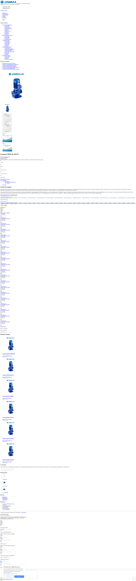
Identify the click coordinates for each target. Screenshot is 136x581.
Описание (4, 184)
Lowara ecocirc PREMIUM (9, 49)
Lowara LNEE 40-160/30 (8, 459)
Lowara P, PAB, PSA (8, 28)
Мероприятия (5, 497)
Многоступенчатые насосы (7, 35)
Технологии (5, 499)
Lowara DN (7, 45)
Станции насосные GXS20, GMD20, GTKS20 (11, 69)
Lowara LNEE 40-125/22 (8, 417)
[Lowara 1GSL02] (4, 477)
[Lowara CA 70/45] (4, 483)
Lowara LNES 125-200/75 (5, 304)
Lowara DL (7, 44)
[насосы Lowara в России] (8, 3)
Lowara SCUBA (7, 56)
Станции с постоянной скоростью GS (9, 66)
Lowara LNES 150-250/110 (5, 258)
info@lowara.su (5, 507)
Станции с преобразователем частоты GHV (10, 64)
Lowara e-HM (7, 37)
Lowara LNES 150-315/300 (5, 287)
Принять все (19, 576)
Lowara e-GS (7, 57)
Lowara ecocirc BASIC (9, 48)
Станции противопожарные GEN (9, 68)
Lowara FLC (7, 53)
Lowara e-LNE (7, 47)
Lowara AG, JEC (8, 31)
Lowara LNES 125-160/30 (5, 321)
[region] (14, 572)
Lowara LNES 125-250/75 (5, 310)
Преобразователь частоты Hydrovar (9, 63)
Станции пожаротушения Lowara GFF (9, 65)
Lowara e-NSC (7, 25)
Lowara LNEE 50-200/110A (9, 353)
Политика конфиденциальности (8, 468)
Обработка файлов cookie (7, 470)
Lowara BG (7, 29)
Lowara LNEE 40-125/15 (8, 375)
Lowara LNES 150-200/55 (5, 241)
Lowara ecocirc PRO (8, 50)
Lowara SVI (7, 38)
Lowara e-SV (7, 36)
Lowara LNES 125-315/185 (5, 224)
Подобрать (2, 579)
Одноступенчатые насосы (7, 24)
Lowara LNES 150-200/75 (5, 247)
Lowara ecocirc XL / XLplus (9, 51)
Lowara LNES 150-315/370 (5, 298)
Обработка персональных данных (9, 469)
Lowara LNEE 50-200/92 (8, 396)
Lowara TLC (7, 52)
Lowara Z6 (6, 58)
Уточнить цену (3, 217)
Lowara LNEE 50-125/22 (8, 438)
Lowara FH (7, 32)
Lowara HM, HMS (8, 39)
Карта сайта (24, 512)
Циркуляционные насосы (7, 46)
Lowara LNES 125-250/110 (5, 212)
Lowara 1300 (7, 41)
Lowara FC (7, 54)
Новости (4, 16)
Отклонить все (8, 576)
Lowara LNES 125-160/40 (5, 281)
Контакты (4, 17)
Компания (4, 496)
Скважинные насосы (6, 55)
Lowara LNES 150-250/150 (5, 264)
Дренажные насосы (6, 40)
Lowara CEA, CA (8, 27)
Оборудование (5, 498)
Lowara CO (7, 30)
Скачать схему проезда (7, 505)
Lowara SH (7, 33)
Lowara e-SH (7, 26)
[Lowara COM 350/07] (4, 490)
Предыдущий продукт (4, 194)
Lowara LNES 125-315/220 (5, 230)
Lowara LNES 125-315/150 (5, 218)
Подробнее (8, 179)
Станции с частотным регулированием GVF (11, 67)
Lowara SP (6, 34)
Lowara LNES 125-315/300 (5, 235)
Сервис (4, 15)
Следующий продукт (4, 195)
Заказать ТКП (2, 179)
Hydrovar (9, 190)
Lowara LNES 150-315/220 (5, 275)
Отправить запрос (3, 10)
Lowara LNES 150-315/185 (5, 270)
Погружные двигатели (9, 59)
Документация (5, 14)
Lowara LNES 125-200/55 (5, 293)
